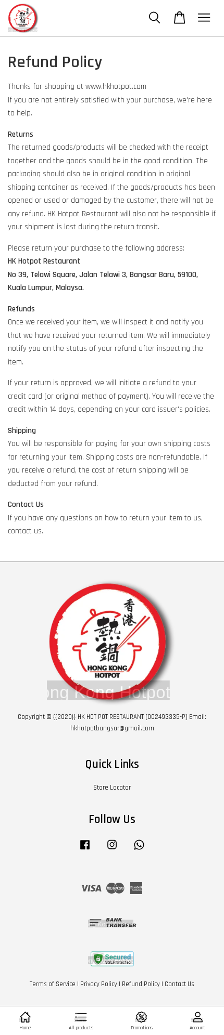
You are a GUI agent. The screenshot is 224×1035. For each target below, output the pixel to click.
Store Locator (112, 787)
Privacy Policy (98, 984)
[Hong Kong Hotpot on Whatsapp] (139, 850)
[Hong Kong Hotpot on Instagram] (112, 850)
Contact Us (179, 984)
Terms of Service (53, 984)
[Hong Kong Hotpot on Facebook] (85, 850)
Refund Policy (141, 984)
